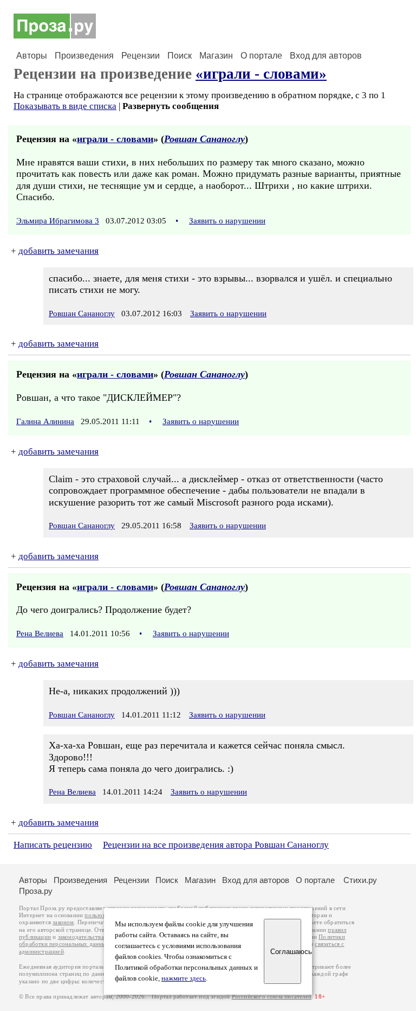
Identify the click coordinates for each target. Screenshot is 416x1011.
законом (63, 922)
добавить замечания (58, 251)
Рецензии (140, 55)
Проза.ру (36, 890)
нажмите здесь (183, 978)
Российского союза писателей (271, 997)
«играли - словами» (261, 74)
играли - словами (115, 138)
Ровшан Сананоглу (204, 138)
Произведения (84, 55)
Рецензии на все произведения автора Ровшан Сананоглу (216, 845)
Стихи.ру (360, 880)
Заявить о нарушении (227, 220)
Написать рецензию (53, 845)
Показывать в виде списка (65, 106)
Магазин (216, 55)
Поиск (179, 55)
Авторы (31, 55)
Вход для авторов (326, 55)
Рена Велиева (39, 633)
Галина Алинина (45, 421)
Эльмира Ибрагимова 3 (57, 220)
